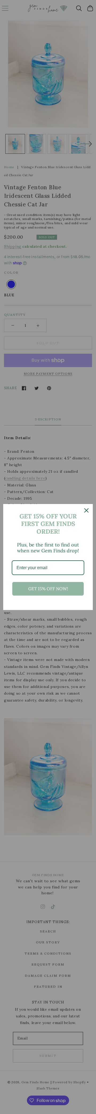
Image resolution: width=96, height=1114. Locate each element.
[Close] (86, 510)
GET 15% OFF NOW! (48, 588)
